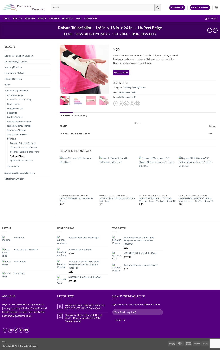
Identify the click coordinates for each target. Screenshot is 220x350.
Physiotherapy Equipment (19, 121)
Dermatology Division (15, 61)
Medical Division (13, 78)
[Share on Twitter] (121, 103)
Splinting (121, 34)
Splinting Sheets (144, 34)
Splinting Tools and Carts (21, 160)
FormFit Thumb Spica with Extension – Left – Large (117, 199)
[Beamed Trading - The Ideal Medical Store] (24, 7)
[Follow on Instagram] (10, 330)
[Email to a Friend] (126, 103)
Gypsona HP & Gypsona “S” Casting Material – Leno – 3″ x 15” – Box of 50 (196, 199)
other (7, 84)
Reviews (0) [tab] (81, 115)
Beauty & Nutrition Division (18, 55)
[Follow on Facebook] (5, 330)
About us (17, 18)
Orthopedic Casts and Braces (23, 147)
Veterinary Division (14, 178)
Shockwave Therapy (16, 130)
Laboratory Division (14, 73)
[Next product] (209, 30)
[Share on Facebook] (115, 103)
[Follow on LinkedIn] (26, 330)
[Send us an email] (21, 330)
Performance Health (127, 92)
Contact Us (90, 18)
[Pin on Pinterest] (132, 103)
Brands (42, 18)
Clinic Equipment (15, 95)
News (79, 18)
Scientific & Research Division (19, 172)
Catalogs (54, 18)
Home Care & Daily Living (19, 99)
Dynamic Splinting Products (23, 143)
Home (7, 18)
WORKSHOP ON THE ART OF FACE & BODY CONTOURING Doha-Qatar (85, 307)
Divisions (30, 18)
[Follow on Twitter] (15, 330)
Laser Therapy (13, 104)
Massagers (12, 112)
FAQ (4, 341)
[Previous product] (215, 30)
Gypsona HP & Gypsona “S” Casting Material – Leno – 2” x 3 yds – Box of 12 (157, 199)
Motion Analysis (14, 117)
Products (67, 18)
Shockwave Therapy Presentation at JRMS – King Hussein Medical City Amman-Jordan (83, 318)
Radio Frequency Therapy (19, 125)
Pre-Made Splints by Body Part (24, 151)
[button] (200, 7)
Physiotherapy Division (93, 34)
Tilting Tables (13, 166)
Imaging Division (13, 67)
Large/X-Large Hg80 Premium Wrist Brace (76, 199)
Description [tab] (66, 115)
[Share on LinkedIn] (137, 103)
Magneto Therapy (15, 108)
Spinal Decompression (17, 134)
